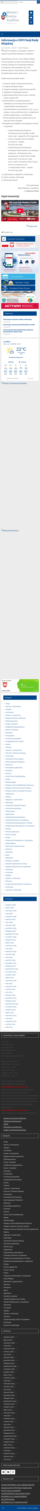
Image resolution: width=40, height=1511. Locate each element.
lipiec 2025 (10, 943)
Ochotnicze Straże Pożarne (16, 805)
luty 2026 (9, 922)
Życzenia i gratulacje (13, 890)
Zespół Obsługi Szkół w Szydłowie (19, 884)
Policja (8, 829)
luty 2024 (9, 992)
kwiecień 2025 (11, 951)
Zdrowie (9, 881)
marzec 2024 (10, 989)
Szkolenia (9, 869)
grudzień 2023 (11, 998)
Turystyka (9, 872)
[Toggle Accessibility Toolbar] (4, 14)
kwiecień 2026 (11, 917)
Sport (8, 855)
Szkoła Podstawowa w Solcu (16, 864)
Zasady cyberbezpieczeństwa (15, 1130)
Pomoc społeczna (12, 832)
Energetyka (10, 736)
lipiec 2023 (10, 1012)
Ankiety (8, 709)
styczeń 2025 (10, 960)
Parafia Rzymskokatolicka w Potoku (19, 823)
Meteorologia (11, 782)
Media (8, 779)
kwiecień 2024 (11, 986)
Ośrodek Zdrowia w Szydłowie (17, 820)
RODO (6, 1124)
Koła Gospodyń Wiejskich (15, 762)
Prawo (8, 837)
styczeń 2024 (10, 995)
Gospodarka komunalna (15, 741)
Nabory (8, 797)
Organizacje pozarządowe (15, 817)
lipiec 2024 (10, 978)
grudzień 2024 (11, 963)
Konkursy (9, 765)
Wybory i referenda (13, 878)
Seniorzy (9, 849)
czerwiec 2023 (11, 1015)
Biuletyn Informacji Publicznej (15, 1118)
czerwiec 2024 (11, 980)
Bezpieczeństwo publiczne (16, 718)
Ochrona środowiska (13, 808)
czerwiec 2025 (11, 946)
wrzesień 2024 (11, 972)
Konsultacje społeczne (14, 768)
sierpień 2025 (11, 940)
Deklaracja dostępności (12, 1121)
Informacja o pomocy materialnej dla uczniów (19, 325)
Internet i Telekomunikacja (16, 753)
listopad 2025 (11, 931)
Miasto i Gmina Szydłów (13, 16)
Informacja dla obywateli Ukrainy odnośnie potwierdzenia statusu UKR (18, 331)
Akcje (8, 704)
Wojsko (8, 875)
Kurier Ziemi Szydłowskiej (15, 776)
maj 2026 (9, 914)
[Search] (38, 2)
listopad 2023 (11, 1001)
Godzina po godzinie (13, 378)
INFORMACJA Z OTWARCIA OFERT (14, 1502)
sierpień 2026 (11, 905)
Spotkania (9, 858)
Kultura (8, 773)
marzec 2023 (10, 1024)
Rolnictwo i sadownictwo (15, 846)
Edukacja (9, 733)
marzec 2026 (10, 919)
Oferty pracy (10, 811)
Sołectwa (9, 852)
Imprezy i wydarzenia (14, 750)
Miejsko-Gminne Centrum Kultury (18, 788)
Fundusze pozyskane (13, 739)
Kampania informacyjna (14, 759)
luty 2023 (9, 1027)
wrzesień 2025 (11, 937)
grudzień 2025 (11, 928)
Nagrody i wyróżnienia (14, 800)
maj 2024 (9, 983)
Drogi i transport (12, 724)
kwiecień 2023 (11, 1021)
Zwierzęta (9, 887)
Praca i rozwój (11, 834)
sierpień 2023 (11, 1010)
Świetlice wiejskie (12, 861)
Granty (8, 744)
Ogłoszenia (10, 814)
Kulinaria (9, 770)
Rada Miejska (24, 48)
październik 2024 (12, 969)
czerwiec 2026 (11, 911)
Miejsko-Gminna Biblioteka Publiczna (20, 785)
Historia (8, 747)
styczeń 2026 (10, 925)
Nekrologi (9, 802)
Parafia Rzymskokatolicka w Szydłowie (20, 826)
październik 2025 (12, 934)
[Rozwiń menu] (2, 2)
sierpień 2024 (11, 975)
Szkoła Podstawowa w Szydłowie (18, 867)
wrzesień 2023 (11, 1007)
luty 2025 (9, 957)
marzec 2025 (10, 954)
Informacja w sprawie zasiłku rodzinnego (17, 319)
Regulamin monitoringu (13, 1127)
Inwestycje (10, 756)
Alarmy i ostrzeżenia (13, 706)
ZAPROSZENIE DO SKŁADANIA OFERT (15, 1494)
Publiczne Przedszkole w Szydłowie (19, 840)
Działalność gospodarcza (15, 727)
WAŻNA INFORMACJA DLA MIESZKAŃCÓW (17, 1485)
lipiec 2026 (10, 908)
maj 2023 (9, 1018)
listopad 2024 (11, 966)
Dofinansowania (12, 721)
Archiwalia (9, 712)
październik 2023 (12, 1004)
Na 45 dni (30, 378)
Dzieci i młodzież (12, 730)
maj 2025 (9, 949)
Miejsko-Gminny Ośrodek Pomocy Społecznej (21, 1229)
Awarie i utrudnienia (13, 715)
